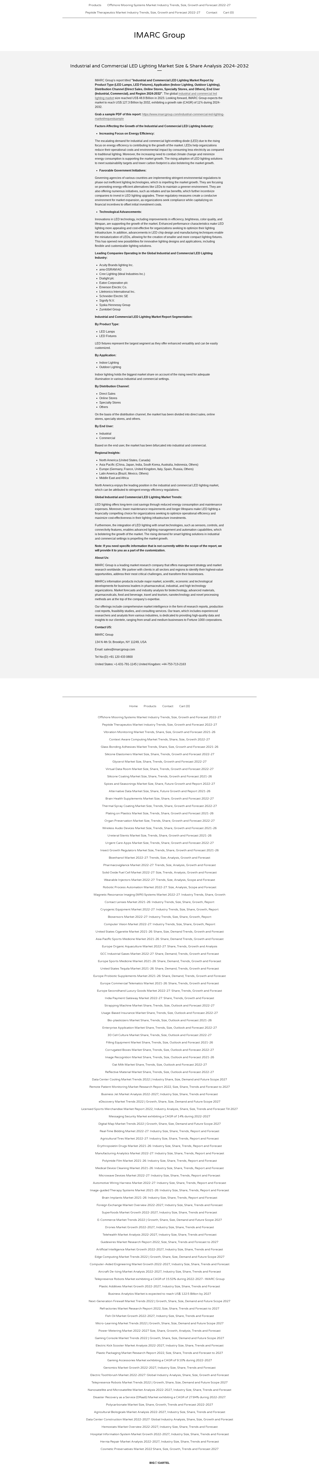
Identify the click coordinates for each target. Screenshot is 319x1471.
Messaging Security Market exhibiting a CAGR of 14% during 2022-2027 (159, 1116)
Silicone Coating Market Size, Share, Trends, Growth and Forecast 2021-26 (159, 776)
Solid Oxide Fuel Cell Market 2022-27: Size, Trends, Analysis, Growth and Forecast (159, 872)
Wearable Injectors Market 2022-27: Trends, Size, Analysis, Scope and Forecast (159, 880)
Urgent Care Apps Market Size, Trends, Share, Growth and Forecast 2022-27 (159, 843)
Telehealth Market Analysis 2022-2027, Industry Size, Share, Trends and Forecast (160, 1235)
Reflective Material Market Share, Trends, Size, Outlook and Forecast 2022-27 (159, 1072)
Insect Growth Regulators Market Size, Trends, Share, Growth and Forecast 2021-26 (159, 850)
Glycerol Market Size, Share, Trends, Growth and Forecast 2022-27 (159, 761)
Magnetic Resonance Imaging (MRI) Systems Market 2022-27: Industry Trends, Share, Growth (159, 895)
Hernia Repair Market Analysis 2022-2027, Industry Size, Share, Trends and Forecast (159, 1441)
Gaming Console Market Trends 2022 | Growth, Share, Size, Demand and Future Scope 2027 (159, 1338)
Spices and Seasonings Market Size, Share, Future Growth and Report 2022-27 (159, 784)
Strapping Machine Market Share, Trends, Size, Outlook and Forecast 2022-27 (159, 1005)
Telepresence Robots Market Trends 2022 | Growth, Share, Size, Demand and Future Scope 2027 (160, 1382)
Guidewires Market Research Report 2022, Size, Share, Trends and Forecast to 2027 (159, 1242)
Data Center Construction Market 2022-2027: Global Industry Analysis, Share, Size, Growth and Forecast (159, 1419)
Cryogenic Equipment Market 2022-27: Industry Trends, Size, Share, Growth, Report (159, 909)
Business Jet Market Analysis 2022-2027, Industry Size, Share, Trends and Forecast (159, 1094)
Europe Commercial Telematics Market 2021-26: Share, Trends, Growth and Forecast (159, 983)
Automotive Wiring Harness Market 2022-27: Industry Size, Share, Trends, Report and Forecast (159, 1183)
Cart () (228, 12)
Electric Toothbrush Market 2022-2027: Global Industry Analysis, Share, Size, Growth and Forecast (159, 1375)
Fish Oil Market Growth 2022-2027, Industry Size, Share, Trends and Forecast (159, 1316)
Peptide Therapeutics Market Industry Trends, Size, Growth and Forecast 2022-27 (142, 12)
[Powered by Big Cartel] (159, 1462)
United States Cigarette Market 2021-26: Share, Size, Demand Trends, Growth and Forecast (159, 931)
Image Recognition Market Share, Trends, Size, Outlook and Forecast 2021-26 (159, 1057)
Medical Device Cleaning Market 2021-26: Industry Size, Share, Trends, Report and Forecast (159, 1168)
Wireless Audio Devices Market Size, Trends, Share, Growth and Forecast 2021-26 (159, 828)
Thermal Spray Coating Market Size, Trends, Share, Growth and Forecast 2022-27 (159, 806)
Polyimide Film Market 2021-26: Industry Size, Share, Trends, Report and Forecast (159, 1161)
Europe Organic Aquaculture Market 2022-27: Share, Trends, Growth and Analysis (159, 946)
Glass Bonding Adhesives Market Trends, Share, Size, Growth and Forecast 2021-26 (159, 747)
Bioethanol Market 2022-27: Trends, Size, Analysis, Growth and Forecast (159, 858)
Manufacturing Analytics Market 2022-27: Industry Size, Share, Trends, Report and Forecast (159, 1153)
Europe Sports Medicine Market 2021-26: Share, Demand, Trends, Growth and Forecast (159, 961)
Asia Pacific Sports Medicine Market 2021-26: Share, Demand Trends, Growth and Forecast (160, 939)
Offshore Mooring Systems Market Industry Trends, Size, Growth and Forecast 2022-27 (169, 5)
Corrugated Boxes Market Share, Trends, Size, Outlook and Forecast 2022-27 (159, 1050)
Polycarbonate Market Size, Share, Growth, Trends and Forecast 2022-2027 (159, 1405)
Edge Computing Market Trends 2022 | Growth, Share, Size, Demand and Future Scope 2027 (159, 1257)
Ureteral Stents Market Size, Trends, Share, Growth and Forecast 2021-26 (159, 835)
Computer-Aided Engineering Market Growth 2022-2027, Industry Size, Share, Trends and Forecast (159, 1264)
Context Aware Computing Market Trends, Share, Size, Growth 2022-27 (159, 739)
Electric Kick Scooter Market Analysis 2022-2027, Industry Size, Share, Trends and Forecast (160, 1345)
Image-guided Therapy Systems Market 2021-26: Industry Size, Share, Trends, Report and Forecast (159, 1190)
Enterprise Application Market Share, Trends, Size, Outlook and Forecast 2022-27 (159, 1028)
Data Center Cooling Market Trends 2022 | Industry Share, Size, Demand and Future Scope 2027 (159, 1079)
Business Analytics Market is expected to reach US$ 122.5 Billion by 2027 (159, 1294)
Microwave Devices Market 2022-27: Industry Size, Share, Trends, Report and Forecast (159, 1175)
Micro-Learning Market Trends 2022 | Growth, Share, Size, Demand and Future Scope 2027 (159, 1323)
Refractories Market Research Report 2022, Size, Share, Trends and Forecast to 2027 (159, 1308)
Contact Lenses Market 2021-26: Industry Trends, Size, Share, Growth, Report (159, 902)
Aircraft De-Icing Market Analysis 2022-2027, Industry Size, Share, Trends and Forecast (159, 1271)
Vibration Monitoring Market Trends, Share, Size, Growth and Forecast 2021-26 (159, 732)
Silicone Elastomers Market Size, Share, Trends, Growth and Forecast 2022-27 (159, 754)
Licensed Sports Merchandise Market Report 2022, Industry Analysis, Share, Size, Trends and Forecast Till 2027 (159, 1109)
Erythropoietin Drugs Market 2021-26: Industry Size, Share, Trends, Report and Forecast (159, 1146)
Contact (211, 12)
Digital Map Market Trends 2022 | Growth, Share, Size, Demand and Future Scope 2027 (159, 1124)
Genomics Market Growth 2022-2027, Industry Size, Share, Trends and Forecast (159, 1368)
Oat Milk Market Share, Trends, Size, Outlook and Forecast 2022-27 (159, 1065)
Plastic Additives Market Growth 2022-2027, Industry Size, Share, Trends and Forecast (159, 1286)
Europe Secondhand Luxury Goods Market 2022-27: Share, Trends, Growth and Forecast (159, 991)
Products (95, 5)
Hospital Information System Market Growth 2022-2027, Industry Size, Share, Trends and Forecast (159, 1434)
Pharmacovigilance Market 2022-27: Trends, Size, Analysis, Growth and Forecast (159, 865)
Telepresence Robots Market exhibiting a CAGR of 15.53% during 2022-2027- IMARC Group (160, 1279)
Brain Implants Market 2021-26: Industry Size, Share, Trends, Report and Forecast (159, 1198)
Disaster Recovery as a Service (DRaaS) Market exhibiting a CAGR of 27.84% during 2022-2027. (159, 1397)
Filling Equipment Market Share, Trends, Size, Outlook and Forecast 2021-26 (159, 1042)
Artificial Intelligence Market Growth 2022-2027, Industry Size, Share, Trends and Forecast (159, 1249)
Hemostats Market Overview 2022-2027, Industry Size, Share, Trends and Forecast (160, 1427)
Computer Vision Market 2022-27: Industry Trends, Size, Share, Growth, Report (159, 924)
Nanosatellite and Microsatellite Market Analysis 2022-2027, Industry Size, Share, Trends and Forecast (159, 1390)
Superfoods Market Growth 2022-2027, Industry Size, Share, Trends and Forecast (159, 1212)
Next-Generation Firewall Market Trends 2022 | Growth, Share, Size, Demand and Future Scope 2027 (159, 1301)
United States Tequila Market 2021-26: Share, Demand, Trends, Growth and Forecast (159, 968)
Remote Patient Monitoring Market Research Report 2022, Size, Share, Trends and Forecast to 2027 (159, 1087)
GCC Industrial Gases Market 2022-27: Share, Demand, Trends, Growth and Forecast (159, 954)
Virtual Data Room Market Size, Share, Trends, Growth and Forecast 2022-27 (160, 769)
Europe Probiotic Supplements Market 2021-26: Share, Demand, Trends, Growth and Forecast (159, 976)
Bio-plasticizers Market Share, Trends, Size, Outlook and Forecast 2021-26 (159, 1020)
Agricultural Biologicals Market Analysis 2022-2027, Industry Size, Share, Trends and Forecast (159, 1412)
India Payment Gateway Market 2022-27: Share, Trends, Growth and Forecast (159, 998)
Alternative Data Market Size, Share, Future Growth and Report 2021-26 (159, 791)
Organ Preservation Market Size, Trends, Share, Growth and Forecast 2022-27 (159, 821)
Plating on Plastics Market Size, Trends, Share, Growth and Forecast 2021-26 (160, 813)
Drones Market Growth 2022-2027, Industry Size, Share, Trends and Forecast (159, 1227)
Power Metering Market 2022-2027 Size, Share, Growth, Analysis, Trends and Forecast (159, 1331)
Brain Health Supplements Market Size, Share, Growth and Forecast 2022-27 (159, 798)
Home (133, 706)
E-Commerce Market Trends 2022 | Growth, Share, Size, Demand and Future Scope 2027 (159, 1220)
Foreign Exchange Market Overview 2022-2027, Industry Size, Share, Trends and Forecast (160, 1205)
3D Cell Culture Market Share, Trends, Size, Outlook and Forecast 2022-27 (160, 1035)
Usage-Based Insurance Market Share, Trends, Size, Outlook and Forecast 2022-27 (159, 1013)
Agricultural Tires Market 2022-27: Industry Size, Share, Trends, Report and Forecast (159, 1138)
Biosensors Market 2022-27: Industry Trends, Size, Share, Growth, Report (159, 917)
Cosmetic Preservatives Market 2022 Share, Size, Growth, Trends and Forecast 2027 (160, 1449)
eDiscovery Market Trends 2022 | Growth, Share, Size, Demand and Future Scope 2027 (159, 1101)
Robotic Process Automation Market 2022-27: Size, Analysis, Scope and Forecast (159, 887)
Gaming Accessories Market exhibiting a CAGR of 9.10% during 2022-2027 (159, 1360)
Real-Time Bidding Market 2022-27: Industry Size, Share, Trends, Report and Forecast (159, 1131)
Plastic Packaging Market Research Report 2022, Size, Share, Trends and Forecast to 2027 (159, 1353)
